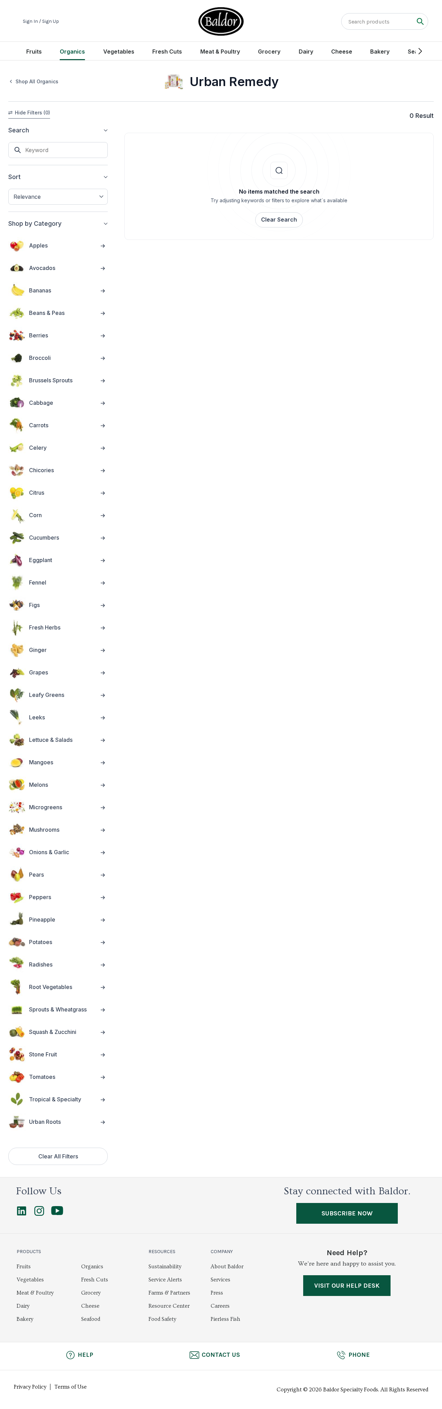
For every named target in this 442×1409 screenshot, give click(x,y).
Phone (359, 1355)
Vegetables (118, 51)
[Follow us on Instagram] (39, 1214)
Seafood (90, 1319)
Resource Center (169, 1306)
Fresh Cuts (167, 51)
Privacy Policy (30, 1387)
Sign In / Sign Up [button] (41, 21)
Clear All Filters (58, 1156)
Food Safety (162, 1319)
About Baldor (227, 1266)
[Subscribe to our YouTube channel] (57, 1213)
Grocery (269, 51)
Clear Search (279, 219)
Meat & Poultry (220, 51)
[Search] (420, 21)
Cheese (341, 51)
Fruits (34, 51)
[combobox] (58, 197)
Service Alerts (165, 1280)
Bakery (380, 51)
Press (217, 1293)
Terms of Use (71, 1387)
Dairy (306, 51)
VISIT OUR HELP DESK (346, 1285)
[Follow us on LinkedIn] (21, 1214)
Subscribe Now (347, 1213)
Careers (220, 1306)
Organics (72, 51)
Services (220, 1280)
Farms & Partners (169, 1293)
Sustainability (164, 1266)
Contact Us (221, 1355)
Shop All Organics (37, 81)
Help (85, 1355)
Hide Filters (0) (32, 112)
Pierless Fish (225, 1319)
